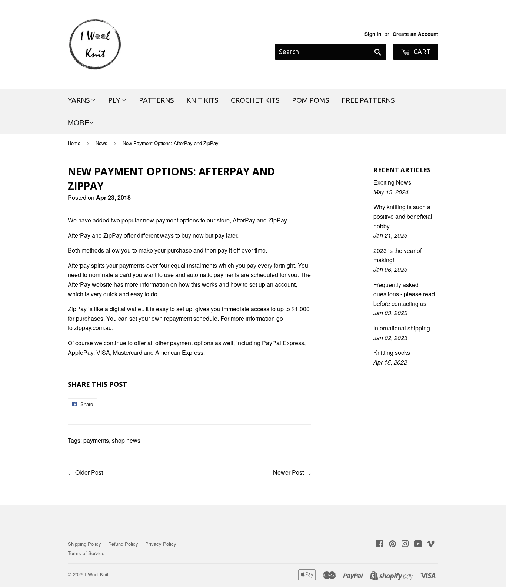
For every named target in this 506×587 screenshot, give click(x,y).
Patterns (156, 100)
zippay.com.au (93, 327)
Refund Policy (123, 543)
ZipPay (277, 220)
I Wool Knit (97, 574)
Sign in (372, 33)
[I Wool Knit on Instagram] (405, 544)
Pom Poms (310, 100)
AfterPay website (90, 284)
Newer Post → (292, 472)
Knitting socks (391, 352)
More (78, 122)
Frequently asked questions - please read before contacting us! (404, 294)
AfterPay (244, 220)
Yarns (79, 100)
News (101, 142)
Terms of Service (86, 553)
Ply (115, 100)
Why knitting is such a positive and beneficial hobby (402, 216)
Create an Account (415, 33)
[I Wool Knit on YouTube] (418, 544)
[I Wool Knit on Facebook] (379, 544)
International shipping (401, 328)
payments (96, 440)
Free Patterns (368, 100)
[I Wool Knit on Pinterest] (392, 544)
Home (74, 142)
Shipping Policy (84, 543)
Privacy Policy (160, 543)
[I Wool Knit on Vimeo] (431, 544)
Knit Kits (202, 100)
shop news (126, 440)
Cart (421, 51)
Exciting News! (393, 182)
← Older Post (85, 472)
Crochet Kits (255, 100)
